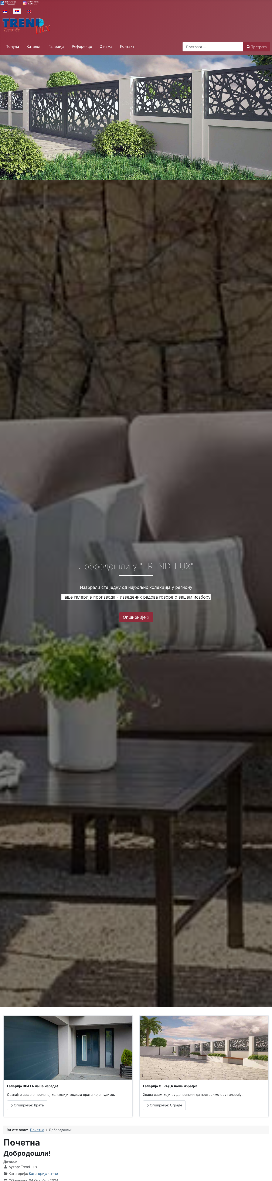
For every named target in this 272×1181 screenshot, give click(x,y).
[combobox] (213, 46)
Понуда (12, 46)
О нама (105, 46)
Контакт (127, 46)
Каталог (34, 46)
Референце (82, 46)
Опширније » (136, 617)
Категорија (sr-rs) (43, 1173)
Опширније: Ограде (165, 1105)
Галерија (56, 46)
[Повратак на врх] (265, 1173)
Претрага (259, 47)
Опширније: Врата (28, 1105)
